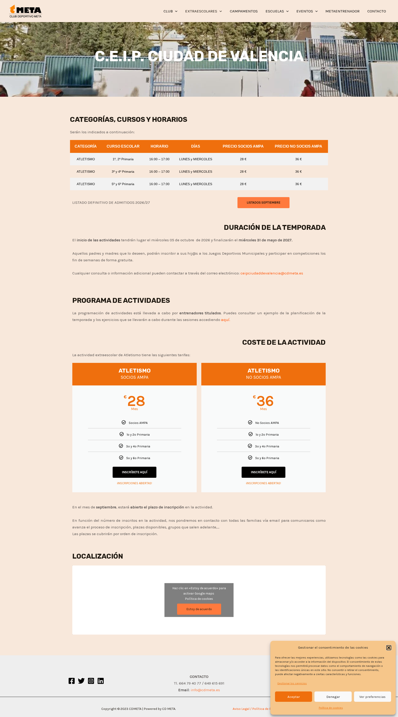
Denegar (333, 697)
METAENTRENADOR (342, 11)
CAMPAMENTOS (244, 11)
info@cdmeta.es (205, 690)
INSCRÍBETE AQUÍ (134, 472)
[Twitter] (81, 680)
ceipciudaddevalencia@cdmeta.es (271, 273)
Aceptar (293, 697)
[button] (388, 647)
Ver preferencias (372, 697)
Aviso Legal (241, 709)
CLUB (168, 11)
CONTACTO (376, 11)
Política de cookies (331, 707)
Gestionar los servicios (292, 683)
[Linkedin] (100, 680)
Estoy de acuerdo (199, 609)
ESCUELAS (275, 11)
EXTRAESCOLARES (201, 11)
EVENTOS (304, 11)
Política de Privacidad (268, 709)
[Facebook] (71, 680)
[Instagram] (91, 680)
